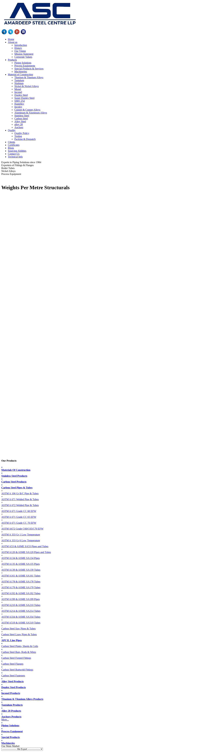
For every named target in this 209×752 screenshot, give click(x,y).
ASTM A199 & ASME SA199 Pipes (20, 599)
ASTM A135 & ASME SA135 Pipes (20, 564)
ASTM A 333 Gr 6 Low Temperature (20, 540)
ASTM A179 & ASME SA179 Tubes (20, 587)
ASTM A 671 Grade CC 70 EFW (18, 522)
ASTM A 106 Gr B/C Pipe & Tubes (20, 493)
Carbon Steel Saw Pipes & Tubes (18, 628)
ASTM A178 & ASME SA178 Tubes (20, 581)
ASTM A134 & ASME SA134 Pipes (20, 558)
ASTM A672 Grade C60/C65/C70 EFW (22, 528)
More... (5, 719)
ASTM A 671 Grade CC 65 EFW (18, 517)
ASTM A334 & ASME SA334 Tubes (20, 616)
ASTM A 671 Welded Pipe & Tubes (20, 499)
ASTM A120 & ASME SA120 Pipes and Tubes (26, 552)
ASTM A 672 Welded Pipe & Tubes (20, 505)
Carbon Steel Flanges (12, 663)
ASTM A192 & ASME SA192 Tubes (20, 593)
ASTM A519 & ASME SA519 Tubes (20, 622)
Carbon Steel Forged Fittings (16, 658)
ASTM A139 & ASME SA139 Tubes (20, 569)
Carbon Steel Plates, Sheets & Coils (19, 646)
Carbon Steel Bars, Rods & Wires (18, 652)
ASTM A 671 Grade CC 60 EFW (18, 511)
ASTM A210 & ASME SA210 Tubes (20, 605)
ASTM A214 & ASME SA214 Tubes (20, 611)
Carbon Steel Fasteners (13, 675)
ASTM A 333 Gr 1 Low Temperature (20, 534)
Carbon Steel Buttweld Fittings (17, 669)
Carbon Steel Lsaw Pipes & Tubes (19, 634)
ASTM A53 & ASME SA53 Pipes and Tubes (24, 546)
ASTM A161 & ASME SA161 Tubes (20, 575)
